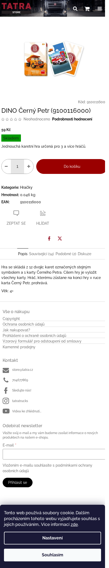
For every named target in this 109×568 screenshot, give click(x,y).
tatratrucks (20, 401)
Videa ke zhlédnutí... (26, 411)
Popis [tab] (23, 254)
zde (74, 524)
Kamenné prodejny (19, 347)
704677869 (20, 380)
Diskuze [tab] (84, 254)
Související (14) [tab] (41, 254)
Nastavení (52, 537)
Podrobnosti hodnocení (72, 119)
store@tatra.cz (22, 370)
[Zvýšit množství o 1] (28, 166)
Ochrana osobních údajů (23, 324)
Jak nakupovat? (16, 330)
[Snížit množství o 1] (6, 166)
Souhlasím (52, 554)
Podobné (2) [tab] (66, 254)
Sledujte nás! (21, 390)
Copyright (11, 319)
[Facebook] (49, 238)
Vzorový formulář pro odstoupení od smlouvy (42, 341)
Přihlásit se (17, 482)
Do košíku (72, 166)
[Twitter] (60, 238)
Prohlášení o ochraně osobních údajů (34, 336)
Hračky (26, 187)
